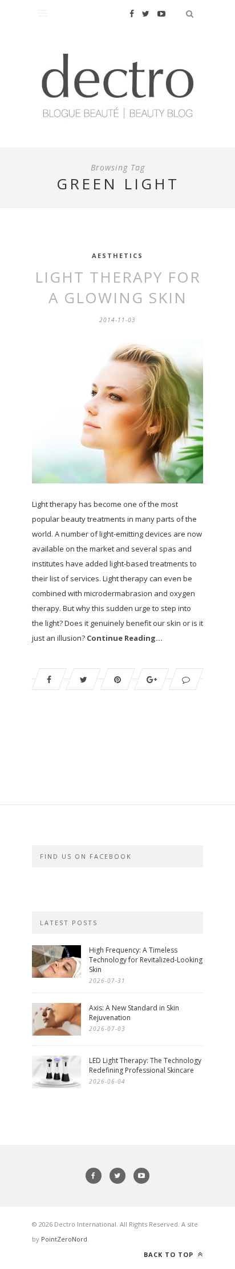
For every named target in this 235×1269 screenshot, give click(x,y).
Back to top (170, 1254)
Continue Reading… (125, 638)
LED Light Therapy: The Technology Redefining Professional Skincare (145, 1065)
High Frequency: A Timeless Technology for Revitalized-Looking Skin (145, 959)
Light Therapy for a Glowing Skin (118, 287)
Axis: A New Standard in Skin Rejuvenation (134, 1012)
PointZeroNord (64, 1239)
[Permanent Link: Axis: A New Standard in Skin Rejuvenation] (56, 1033)
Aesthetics (117, 255)
